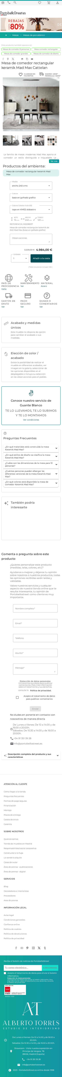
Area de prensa (11, 900)
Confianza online (12, 924)
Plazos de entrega (12, 815)
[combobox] (31, 185)
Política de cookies (12, 929)
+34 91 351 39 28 (22, 738)
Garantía (8, 824)
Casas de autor (10, 862)
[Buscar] (15, 2)
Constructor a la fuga (13, 853)
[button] (31, 448)
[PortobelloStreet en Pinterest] (28, 948)
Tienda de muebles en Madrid (18, 844)
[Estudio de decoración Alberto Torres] (31, 1030)
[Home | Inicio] (6, 35)
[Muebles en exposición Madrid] (3, 2)
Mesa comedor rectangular (46, 49)
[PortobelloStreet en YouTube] (22, 948)
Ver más (54, 161)
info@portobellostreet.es (28, 743)
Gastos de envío (11, 820)
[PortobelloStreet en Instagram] (34, 948)
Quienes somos (11, 839)
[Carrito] (49, 2)
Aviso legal (9, 915)
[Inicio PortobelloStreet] (13, 15)
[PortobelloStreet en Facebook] (16, 948)
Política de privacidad (14, 938)
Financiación (10, 806)
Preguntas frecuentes (14, 796)
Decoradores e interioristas (16, 891)
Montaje (8, 810)
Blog (6, 886)
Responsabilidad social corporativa (20, 848)
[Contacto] (9, 2)
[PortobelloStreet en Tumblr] (45, 948)
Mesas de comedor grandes (16, 53)
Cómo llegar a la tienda (15, 792)
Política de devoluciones (15, 934)
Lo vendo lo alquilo (13, 858)
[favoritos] (40, 2)
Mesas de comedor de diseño (46, 53)
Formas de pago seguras (15, 801)
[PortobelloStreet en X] (40, 948)
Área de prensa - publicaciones (18, 867)
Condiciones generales (14, 920)
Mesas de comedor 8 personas (16, 49)
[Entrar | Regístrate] (58, 2)
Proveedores (9, 896)
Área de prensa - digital (15, 872)
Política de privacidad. (17, 982)
